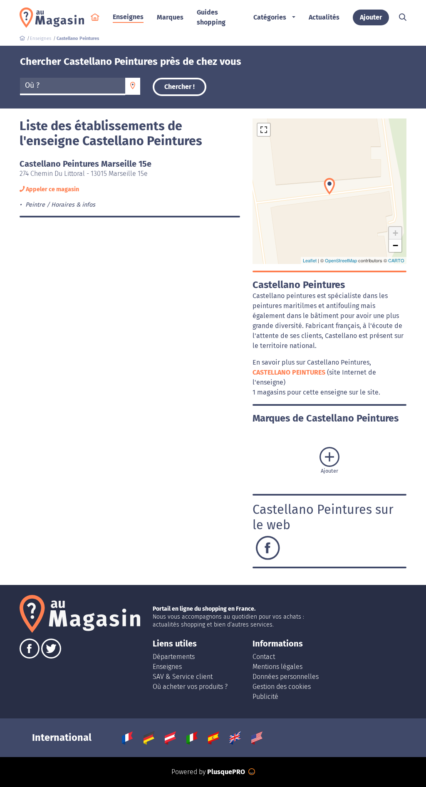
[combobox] (72, 86)
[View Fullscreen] (264, 129)
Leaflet (310, 260)
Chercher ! (179, 87)
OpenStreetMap (341, 260)
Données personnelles (286, 677)
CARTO (396, 260)
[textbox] (72, 85)
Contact (264, 657)
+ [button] (395, 233)
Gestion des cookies (282, 687)
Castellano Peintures (290, 372)
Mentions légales (277, 667)
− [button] (395, 245)
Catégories (269, 17)
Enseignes (167, 667)
